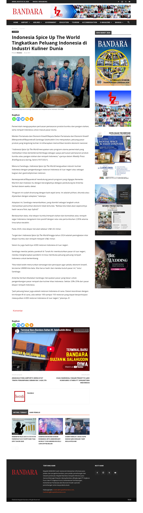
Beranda (14, 29)
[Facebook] (118, 1)
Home (15, 22)
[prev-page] (13, 448)
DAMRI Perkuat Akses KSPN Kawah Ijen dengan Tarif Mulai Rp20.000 (75, 439)
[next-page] (16, 448)
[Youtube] (129, 1)
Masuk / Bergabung (40, 2)
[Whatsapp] (14, 119)
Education (64, 22)
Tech (129, 500)
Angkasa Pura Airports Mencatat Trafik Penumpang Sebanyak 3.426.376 (29, 379)
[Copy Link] (27, 119)
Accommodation (89, 22)
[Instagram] (122, 1)
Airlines (36, 22)
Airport (24, 22)
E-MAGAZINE (105, 22)
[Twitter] (125, 1)
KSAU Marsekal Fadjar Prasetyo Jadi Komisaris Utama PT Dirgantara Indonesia (73, 380)
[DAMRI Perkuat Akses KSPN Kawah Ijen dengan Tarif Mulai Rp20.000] (77, 426)
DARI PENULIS (34, 412)
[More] (31, 119)
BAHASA (118, 22)
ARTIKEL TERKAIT (20, 412)
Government (50, 22)
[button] (128, 22)
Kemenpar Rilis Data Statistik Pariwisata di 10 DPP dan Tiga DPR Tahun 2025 (24, 439)
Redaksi (19, 53)
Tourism (75, 22)
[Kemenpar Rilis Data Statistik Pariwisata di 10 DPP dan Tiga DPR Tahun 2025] (24, 426)
